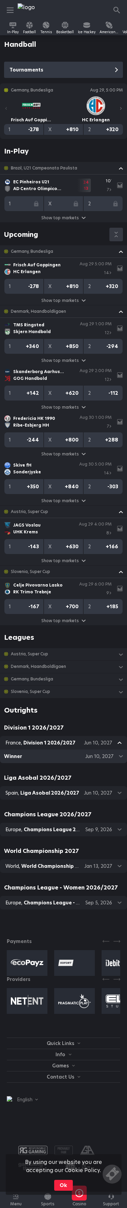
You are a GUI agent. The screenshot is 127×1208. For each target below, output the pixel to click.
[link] (33, 10)
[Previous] (6, 108)
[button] (63, 168)
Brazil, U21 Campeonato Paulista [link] (44, 168)
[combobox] (22, 1099)
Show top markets (60, 218)
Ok (63, 1185)
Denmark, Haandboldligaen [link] (38, 311)
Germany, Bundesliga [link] (32, 251)
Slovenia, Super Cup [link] (30, 571)
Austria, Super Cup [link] (29, 511)
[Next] (121, 108)
